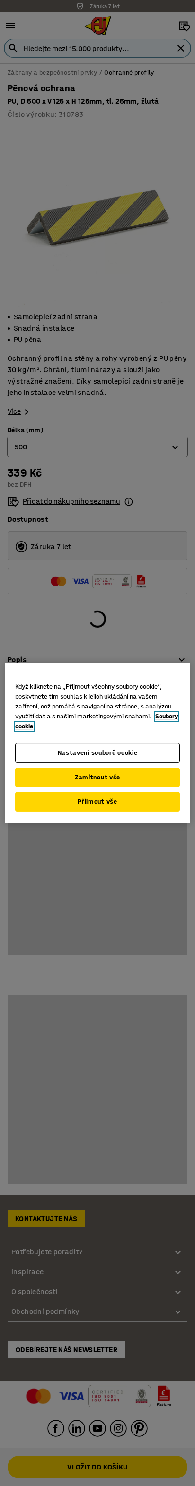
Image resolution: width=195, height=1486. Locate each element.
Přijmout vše (97, 801)
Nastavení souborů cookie (98, 753)
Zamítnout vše (97, 777)
